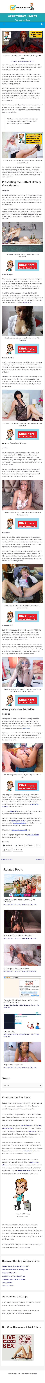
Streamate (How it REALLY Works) (13, 1279)
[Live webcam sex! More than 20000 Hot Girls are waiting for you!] (18, 1347)
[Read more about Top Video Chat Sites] (22, 1052)
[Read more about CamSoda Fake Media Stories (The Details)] (22, 885)
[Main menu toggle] (4, 24)
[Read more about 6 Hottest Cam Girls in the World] (22, 921)
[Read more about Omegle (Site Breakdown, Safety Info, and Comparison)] (22, 987)
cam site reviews (33, 835)
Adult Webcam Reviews (22, 15)
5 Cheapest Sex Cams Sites (16, 968)
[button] (42, 24)
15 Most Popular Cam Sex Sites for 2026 (16, 1266)
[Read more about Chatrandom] (22, 1020)
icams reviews (7, 1282)
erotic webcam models (19, 830)
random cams (28, 1151)
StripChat (26, 728)
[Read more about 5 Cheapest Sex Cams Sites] (22, 954)
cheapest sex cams (17, 820)
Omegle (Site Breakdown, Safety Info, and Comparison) (21, 1001)
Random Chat (8, 1005)
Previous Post (6, 859)
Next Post (40, 859)
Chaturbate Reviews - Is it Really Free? (15, 1270)
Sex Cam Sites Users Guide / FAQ (13, 1276)
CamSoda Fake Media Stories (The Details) (19, 901)
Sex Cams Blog (8, 904)
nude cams (28, 302)
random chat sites (19, 823)
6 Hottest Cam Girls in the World (18, 935)
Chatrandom (9, 1031)
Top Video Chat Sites (13, 1064)
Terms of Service (8, 1286)
